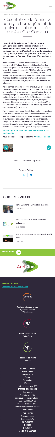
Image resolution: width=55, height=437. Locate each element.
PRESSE (27, 425)
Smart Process (27, 410)
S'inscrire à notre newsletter (15, 286)
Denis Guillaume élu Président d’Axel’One (33, 205)
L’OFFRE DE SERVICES (27, 389)
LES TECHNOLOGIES (27, 401)
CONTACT (27, 428)
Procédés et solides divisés (27, 404)
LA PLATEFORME (27, 368)
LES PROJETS (27, 413)
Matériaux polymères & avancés (27, 407)
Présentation (27, 371)
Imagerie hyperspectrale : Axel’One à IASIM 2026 (34, 236)
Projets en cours (27, 416)
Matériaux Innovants (27, 334)
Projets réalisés (27, 419)
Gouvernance (27, 374)
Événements (26, 161)
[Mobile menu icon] (50, 5)
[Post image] (8, 209)
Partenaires (27, 380)
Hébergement (27, 392)
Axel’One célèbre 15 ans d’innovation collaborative (31, 221)
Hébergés (27, 383)
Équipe (27, 377)
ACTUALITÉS (27, 422)
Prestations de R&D (27, 395)
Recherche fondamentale (27, 307)
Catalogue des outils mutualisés (27, 398)
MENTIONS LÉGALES (27, 431)
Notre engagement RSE (27, 386)
